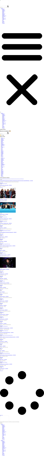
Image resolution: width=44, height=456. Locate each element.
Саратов (3, 19)
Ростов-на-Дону (2, 166)
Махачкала (2, 156)
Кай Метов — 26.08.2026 (3, 227)
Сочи (1, 148)
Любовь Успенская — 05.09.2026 (4, 296)
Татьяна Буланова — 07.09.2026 (4, 314)
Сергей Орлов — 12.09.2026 (3, 341)
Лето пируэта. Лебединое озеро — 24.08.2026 (6, 218)
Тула (2, 20)
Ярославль (3, 23)
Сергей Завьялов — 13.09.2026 (4, 368)
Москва (3, 15)
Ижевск (3, 11)
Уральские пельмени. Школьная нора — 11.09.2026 (6, 332)
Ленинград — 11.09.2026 (3, 323)
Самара (3, 18)
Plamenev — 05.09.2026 (3, 287)
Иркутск (2, 141)
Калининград (2, 142)
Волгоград (2, 172)
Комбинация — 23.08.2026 (3, 199)
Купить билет (1, 187)
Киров (3, 13)
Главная (2, 8)
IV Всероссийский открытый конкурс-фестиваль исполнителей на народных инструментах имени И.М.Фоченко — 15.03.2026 (16, 180)
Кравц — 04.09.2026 (2, 250)
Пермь (3, 17)
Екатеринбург (2, 140)
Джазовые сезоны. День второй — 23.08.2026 (6, 185)
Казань (3, 12)
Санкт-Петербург (3, 138)
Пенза (1, 155)
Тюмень (2, 149)
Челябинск (3, 127)
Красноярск (3, 14)
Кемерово (2, 152)
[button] (22, 68)
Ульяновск (3, 21)
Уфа (1, 150)
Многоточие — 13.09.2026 (3, 359)
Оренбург (2, 173)
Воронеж (3, 10)
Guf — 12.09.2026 (2, 350)
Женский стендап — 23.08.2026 (4, 214)
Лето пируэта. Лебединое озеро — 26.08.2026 (6, 223)
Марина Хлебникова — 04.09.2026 (4, 269)
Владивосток (3, 114)
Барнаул (3, 9)
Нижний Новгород (4, 120)
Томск (1, 154)
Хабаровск (2, 153)
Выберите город (3, 113)
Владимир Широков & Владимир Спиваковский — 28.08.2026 (8, 232)
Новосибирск (3, 16)
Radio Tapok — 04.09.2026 (3, 278)
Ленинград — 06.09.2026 (3, 305)
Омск (3, 121)
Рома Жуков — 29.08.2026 (3, 241)
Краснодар (2, 163)
